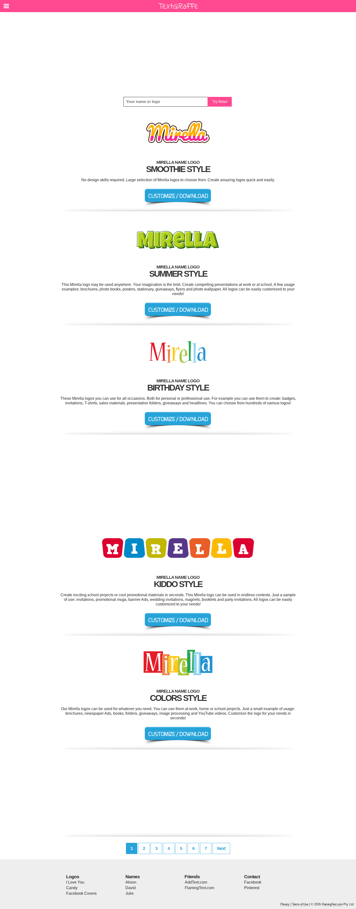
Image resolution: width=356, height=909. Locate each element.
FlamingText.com (199, 888)
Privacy (284, 904)
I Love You (75, 882)
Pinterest (251, 888)
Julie (129, 893)
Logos (72, 876)
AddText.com (196, 882)
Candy (71, 888)
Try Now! (219, 102)
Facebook (252, 882)
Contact (252, 876)
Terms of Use (300, 904)
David (130, 888)
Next (221, 848)
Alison (130, 882)
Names (132, 876)
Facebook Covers (81, 893)
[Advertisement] (178, 54)
